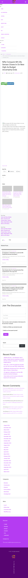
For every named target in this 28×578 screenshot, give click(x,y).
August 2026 (7, 425)
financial (6, 487)
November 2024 (7, 438)
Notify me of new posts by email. (10, 330)
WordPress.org (7, 511)
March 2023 (6, 471)
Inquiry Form (3, 23)
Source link (4, 165)
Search (4, 342)
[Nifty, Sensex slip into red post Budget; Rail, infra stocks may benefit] (7, 201)
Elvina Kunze (5, 388)
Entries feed (6, 507)
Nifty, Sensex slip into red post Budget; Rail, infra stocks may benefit (7, 206)
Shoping (2, 16)
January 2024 (7, 458)
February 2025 (7, 432)
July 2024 (6, 447)
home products (7, 489)
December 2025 (7, 427)
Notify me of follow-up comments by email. (12, 327)
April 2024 (6, 451)
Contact (2, 37)
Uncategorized (7, 494)
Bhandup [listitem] (6, 526)
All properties (4, 12)
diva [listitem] (5, 533)
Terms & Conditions (5, 34)
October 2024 (7, 440)
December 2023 (7, 460)
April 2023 (6, 469)
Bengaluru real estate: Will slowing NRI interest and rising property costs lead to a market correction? (13, 390)
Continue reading (5, 259)
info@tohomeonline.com (16, 542)
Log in (5, 505)
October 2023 (7, 465)
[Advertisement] (14, 105)
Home (2, 8)
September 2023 (7, 467)
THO (5, 73)
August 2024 (7, 445)
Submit (5, 334)
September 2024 (7, 443)
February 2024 (7, 456)
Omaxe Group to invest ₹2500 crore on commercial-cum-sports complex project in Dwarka (13, 396)
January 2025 (7, 434)
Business (6, 483)
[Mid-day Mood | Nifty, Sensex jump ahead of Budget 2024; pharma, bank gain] (7, 188)
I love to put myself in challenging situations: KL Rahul (13, 402)
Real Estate (6, 491)
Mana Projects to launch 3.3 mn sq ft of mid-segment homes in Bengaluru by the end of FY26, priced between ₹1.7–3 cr (13, 289)
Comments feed (7, 509)
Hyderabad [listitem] (6, 535)
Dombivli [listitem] (6, 530)
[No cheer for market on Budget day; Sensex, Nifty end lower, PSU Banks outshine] (18, 188)
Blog (2, 19)
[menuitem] (8, 44)
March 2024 (6, 454)
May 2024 (6, 449)
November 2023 (7, 462)
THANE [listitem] (5, 524)
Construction (8, 54)
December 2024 (7, 436)
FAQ (1, 30)
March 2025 (6, 429)
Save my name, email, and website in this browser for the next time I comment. (13, 322)
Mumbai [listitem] (5, 528)
